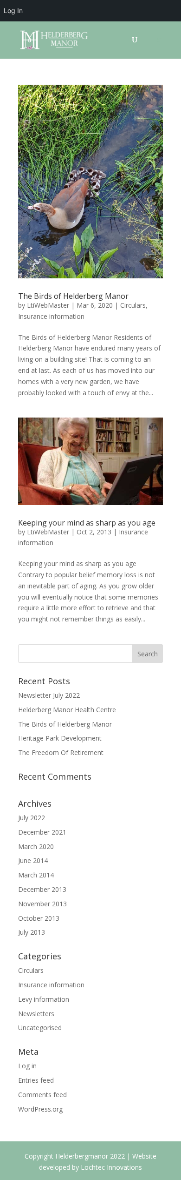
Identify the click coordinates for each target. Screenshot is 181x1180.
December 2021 (42, 832)
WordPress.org (40, 1109)
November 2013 (42, 903)
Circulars (133, 305)
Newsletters (36, 1013)
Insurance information (51, 316)
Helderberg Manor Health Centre (67, 709)
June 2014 (33, 860)
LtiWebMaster (48, 305)
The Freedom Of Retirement (60, 752)
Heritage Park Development (60, 738)
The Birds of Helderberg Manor (73, 296)
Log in (27, 1065)
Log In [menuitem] (13, 10)
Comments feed (42, 1094)
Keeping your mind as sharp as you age (86, 523)
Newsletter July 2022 (49, 695)
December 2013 (42, 889)
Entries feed (36, 1080)
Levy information (43, 999)
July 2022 (31, 817)
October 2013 (38, 918)
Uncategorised (40, 1027)
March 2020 (36, 846)
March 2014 (36, 874)
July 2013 (31, 932)
